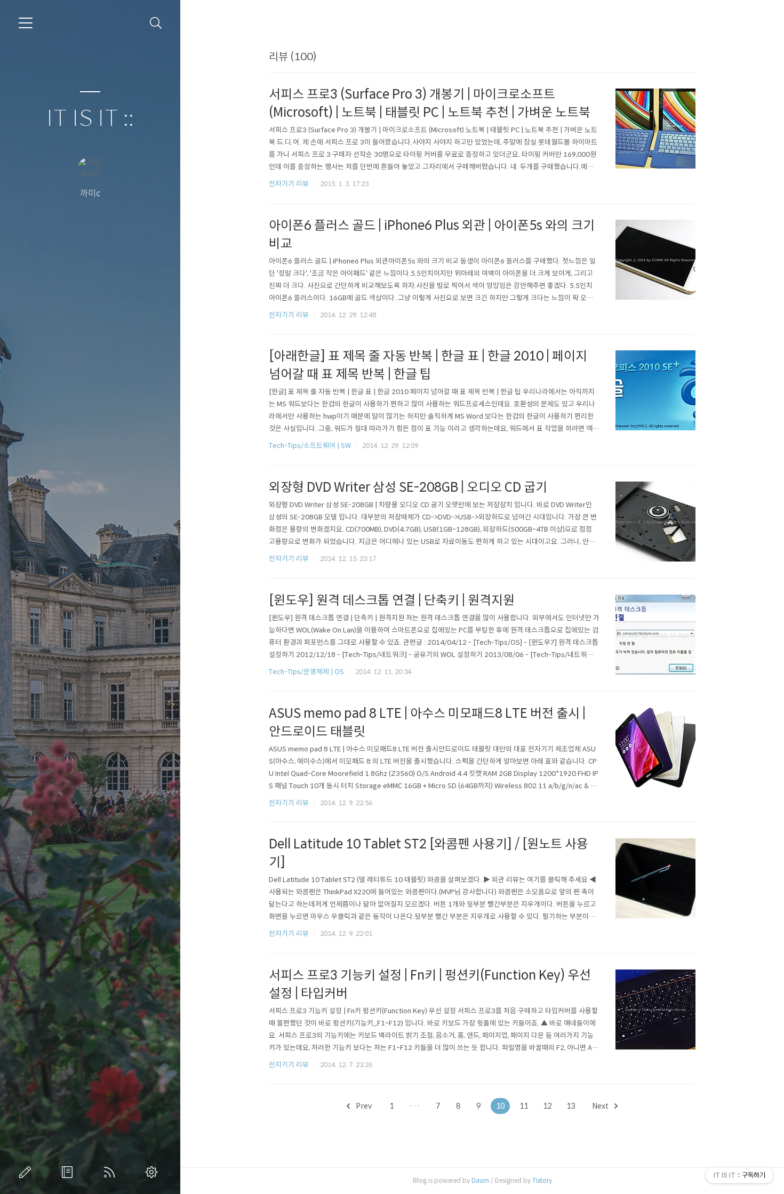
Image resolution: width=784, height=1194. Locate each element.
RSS (111, 1172)
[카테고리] (26, 23)
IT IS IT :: (90, 119)
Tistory (542, 1180)
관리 (153, 1172)
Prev (363, 1106)
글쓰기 (27, 1172)
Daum (480, 1180)
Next (601, 1106)
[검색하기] (156, 23)
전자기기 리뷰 (289, 183)
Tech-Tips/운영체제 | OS (306, 671)
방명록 (69, 1172)
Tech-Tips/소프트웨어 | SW (310, 445)
